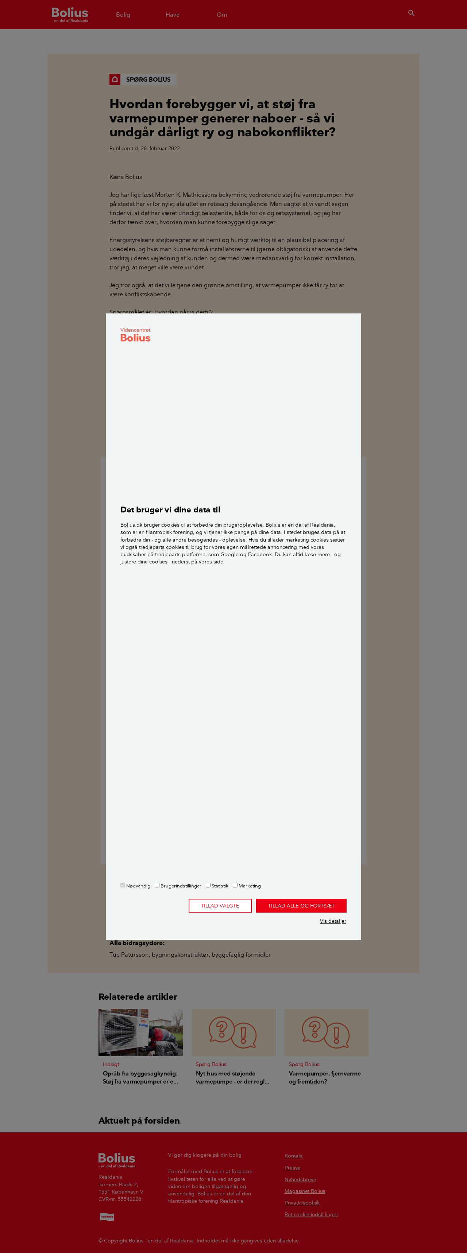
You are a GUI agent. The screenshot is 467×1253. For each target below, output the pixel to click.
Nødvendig (137, 886)
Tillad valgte (220, 905)
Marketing (249, 886)
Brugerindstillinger (180, 886)
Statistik (219, 886)
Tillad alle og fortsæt (301, 905)
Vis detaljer (333, 921)
